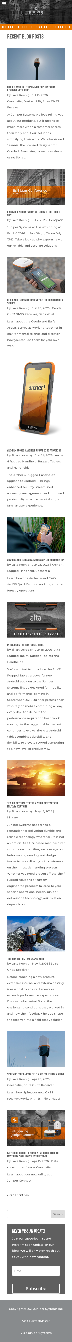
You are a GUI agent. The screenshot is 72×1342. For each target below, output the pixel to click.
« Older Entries (18, 1195)
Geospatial (14, 101)
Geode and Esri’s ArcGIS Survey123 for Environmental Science (35, 301)
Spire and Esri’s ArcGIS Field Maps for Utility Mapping (35, 1074)
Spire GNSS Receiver (39, 1085)
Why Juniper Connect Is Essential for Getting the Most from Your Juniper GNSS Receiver (33, 1154)
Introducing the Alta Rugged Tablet (26, 645)
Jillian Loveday (22, 455)
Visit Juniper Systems (36, 1333)
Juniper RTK (32, 101)
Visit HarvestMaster (36, 1321)
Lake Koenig (21, 95)
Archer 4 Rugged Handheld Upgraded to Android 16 (34, 450)
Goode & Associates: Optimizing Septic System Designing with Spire (31, 88)
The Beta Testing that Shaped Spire (25, 959)
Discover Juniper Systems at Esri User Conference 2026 (33, 213)
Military (12, 817)
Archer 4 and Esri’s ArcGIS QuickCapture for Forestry (35, 560)
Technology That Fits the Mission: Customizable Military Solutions (32, 805)
